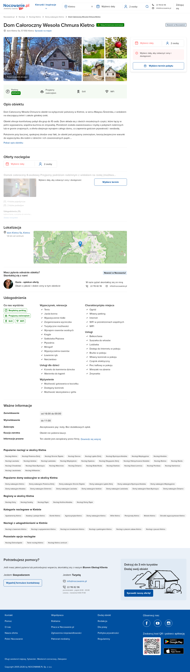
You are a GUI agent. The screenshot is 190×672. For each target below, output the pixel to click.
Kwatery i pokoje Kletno (35, 515)
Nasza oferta (11, 632)
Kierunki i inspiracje (45, 4)
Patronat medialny (60, 638)
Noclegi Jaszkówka (13, 470)
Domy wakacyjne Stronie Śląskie (72, 484)
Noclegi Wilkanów (32, 470)
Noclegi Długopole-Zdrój (109, 461)
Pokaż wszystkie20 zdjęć (17, 77)
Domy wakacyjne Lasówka (66, 488)
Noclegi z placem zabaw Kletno (128, 529)
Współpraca (57, 615)
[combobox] (78, 6)
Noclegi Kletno (35, 17)
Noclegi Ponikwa (153, 465)
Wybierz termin (110, 182)
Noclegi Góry (10, 502)
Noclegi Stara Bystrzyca (35, 465)
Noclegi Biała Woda (94, 465)
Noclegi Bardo (177, 461)
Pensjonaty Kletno (132, 515)
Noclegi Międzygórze (140, 456)
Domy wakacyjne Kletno (54, 17)
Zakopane (62, 658)
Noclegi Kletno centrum (57, 542)
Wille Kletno (115, 515)
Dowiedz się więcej (91, 439)
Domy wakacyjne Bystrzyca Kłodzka (132, 484)
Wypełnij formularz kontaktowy (22, 583)
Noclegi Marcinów (56, 465)
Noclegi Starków (113, 465)
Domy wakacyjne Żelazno (173, 488)
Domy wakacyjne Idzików (92, 488)
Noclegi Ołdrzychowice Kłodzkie (136, 461)
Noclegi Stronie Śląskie (54, 456)
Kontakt (9, 615)
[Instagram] (168, 623)
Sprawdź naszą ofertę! (139, 593)
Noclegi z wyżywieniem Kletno (43, 529)
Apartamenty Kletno (13, 515)
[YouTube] (157, 623)
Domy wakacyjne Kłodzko (15, 488)
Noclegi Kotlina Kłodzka (62, 502)
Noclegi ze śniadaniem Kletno (72, 529)
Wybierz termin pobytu (161, 65)
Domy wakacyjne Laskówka (117, 488)
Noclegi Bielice (160, 461)
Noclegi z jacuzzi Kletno (155, 529)
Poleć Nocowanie (14, 638)
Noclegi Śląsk (43, 502)
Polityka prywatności (108, 632)
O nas (8, 627)
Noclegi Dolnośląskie (13, 542)
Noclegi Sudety (27, 502)
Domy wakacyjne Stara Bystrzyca (146, 488)
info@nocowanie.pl (163, 8)
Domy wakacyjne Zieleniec (41, 488)
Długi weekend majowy (15, 658)
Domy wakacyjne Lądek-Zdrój (101, 484)
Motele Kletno (149, 515)
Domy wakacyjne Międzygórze (163, 484)
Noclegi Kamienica (172, 465)
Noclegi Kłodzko (160, 456)
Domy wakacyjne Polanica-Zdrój (41, 484)
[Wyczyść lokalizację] (92, 6)
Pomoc (8, 621)
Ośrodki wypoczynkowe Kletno (172, 515)
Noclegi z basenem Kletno (15, 529)
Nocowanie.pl (9, 17)
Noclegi (22, 17)
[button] (80, 244)
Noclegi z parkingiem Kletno (100, 529)
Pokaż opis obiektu (13, 142)
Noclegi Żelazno (74, 465)
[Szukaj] (148, 6)
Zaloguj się (180, 6)
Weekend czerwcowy (47, 658)
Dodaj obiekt (104, 615)
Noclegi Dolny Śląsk (85, 502)
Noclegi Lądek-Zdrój (93, 456)
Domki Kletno (55, 515)
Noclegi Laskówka (48, 461)
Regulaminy (104, 638)
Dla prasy (102, 627)
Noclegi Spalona (87, 461)
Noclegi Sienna (74, 456)
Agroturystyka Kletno (73, 515)
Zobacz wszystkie (11, 217)
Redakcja (102, 621)
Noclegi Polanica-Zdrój (31, 456)
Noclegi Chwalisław (13, 465)
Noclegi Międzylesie (68, 461)
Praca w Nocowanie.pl (62, 627)
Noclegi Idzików (30, 461)
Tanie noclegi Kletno (35, 542)
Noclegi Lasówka (12, 461)
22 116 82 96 (161, 5)
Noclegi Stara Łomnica (133, 465)
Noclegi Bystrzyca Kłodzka (116, 456)
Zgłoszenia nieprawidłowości (66, 632)
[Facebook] (146, 623)
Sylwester (31, 658)
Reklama (55, 621)
